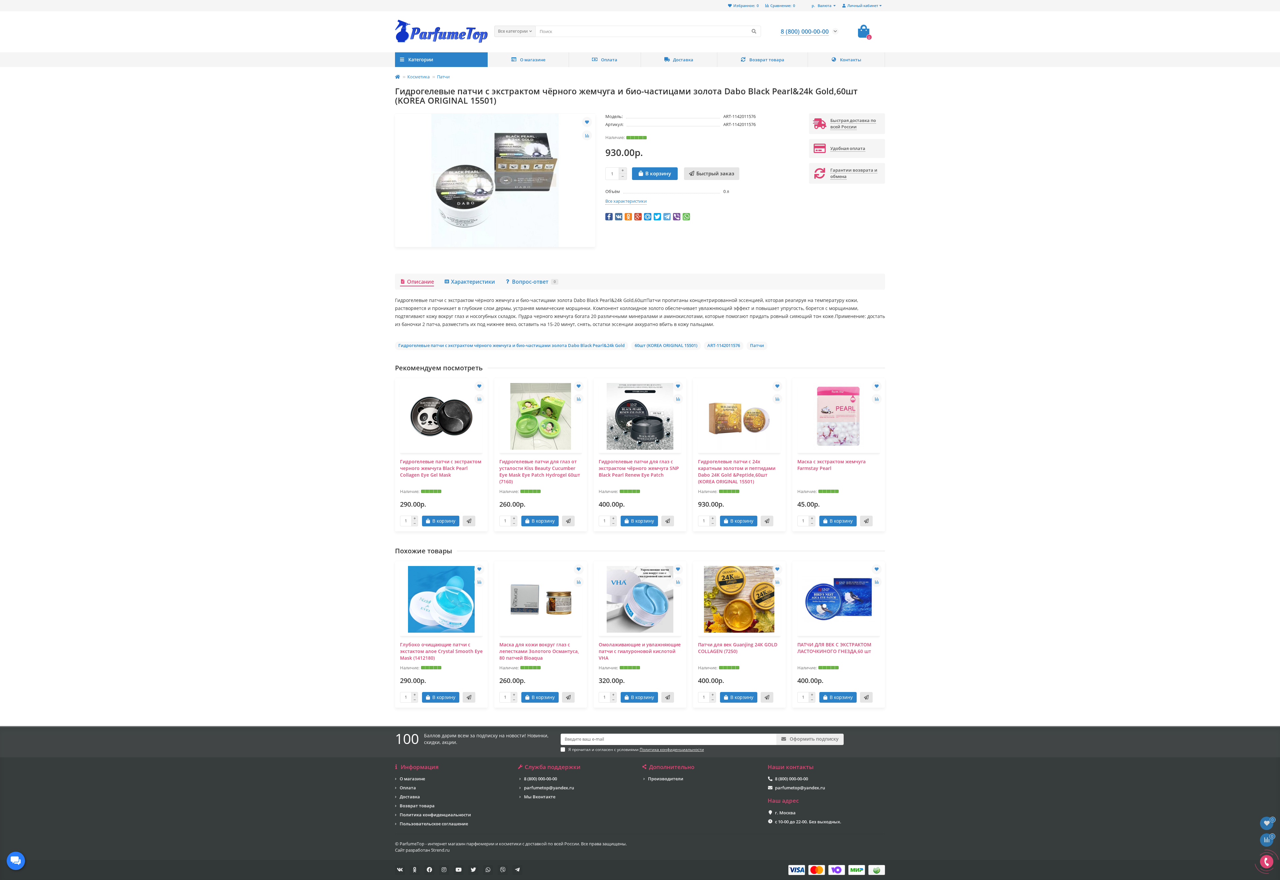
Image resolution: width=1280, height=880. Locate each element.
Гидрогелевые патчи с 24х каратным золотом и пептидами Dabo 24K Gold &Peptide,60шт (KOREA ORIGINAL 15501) (736, 471)
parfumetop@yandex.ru (549, 788)
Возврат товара (766, 60)
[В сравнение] (587, 135)
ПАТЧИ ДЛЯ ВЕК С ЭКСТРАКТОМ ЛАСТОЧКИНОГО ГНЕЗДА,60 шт (834, 647)
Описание (420, 281)
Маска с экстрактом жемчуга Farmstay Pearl (831, 464)
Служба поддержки (553, 767)
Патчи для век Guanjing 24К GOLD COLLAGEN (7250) (737, 647)
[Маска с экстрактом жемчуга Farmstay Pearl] (838, 416)
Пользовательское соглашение (434, 824)
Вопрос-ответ (534, 281)
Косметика (418, 77)
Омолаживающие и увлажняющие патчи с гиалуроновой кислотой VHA (640, 651)
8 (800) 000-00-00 (540, 779)
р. (821, 5)
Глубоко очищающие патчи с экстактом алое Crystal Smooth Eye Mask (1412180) (441, 651)
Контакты (850, 60)
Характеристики (473, 281)
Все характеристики (626, 201)
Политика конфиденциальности (435, 815)
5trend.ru (440, 850)
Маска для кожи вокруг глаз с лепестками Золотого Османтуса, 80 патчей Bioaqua (539, 651)
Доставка (683, 60)
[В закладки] (587, 122)
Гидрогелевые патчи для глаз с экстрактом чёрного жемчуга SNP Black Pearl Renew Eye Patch (639, 468)
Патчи (443, 77)
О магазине (532, 60)
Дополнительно (671, 767)
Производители (665, 779)
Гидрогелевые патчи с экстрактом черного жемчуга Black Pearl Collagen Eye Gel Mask (440, 468)
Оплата (609, 60)
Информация (420, 767)
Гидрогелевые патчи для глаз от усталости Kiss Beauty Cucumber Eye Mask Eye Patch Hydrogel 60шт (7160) (539, 471)
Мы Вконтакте (539, 797)
